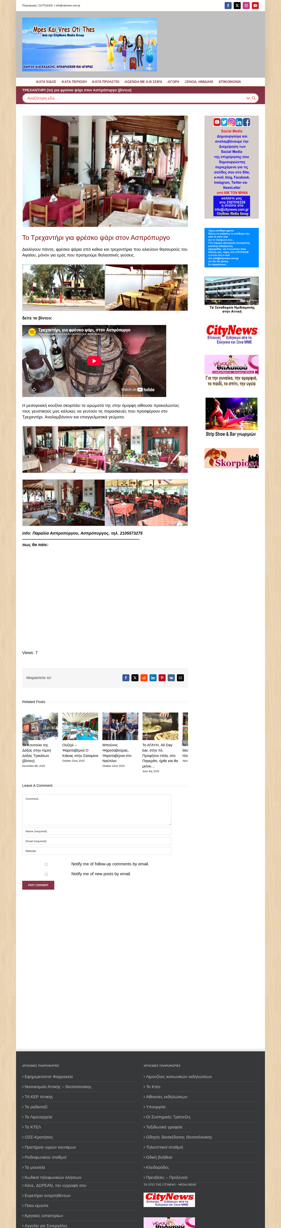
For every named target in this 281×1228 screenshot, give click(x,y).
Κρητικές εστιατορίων (44, 1215)
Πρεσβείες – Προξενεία (167, 1177)
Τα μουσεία (35, 1167)
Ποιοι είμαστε (37, 1205)
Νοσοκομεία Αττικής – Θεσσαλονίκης (58, 1086)
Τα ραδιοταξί (36, 1107)
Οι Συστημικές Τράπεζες (168, 1117)
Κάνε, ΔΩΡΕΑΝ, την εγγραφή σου (55, 1185)
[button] (25, 741)
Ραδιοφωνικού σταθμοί (45, 1157)
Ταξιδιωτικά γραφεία (164, 1127)
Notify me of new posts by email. (101, 870)
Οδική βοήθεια (159, 1157)
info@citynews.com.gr (68, 5)
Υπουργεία (156, 1107)
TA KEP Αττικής (39, 1097)
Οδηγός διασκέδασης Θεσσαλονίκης (179, 1137)
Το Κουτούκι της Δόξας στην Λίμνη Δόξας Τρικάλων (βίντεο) (40, 752)
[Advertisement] (230, 613)
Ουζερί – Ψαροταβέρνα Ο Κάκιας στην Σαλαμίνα (83, 752)
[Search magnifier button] (254, 98)
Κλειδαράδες (157, 1167)
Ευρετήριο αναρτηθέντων (48, 1195)
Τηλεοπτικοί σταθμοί (164, 1147)
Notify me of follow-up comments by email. (110, 860)
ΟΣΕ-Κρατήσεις (39, 1137)
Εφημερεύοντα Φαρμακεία (49, 1076)
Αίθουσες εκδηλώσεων (166, 1097)
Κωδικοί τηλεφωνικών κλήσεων (53, 1177)
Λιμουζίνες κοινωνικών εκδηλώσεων (179, 1076)
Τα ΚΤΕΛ (33, 1127)
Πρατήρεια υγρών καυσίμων (50, 1147)
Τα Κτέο (153, 1086)
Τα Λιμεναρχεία (38, 1117)
